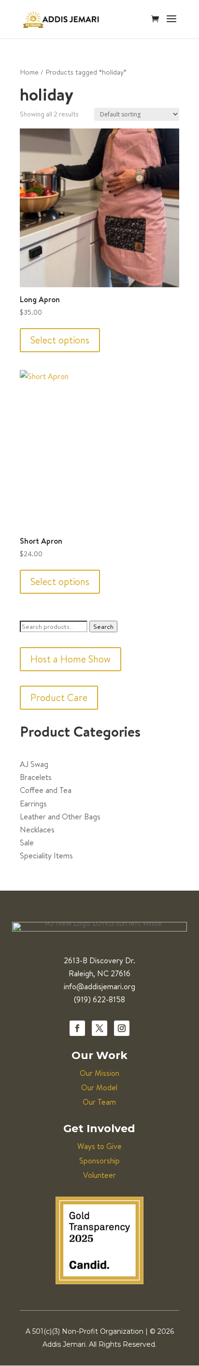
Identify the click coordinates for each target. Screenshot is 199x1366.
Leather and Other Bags (60, 816)
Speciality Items (46, 855)
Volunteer (99, 1175)
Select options (59, 339)
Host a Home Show (70, 658)
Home (29, 72)
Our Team (99, 1102)
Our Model (99, 1087)
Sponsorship (99, 1160)
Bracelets (36, 777)
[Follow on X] (99, 1028)
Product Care (58, 697)
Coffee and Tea (45, 790)
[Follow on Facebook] (77, 1028)
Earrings (33, 803)
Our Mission (99, 1073)
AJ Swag (34, 764)
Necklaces (37, 829)
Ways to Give (99, 1146)
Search (103, 626)
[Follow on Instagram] (121, 1028)
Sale (27, 842)
